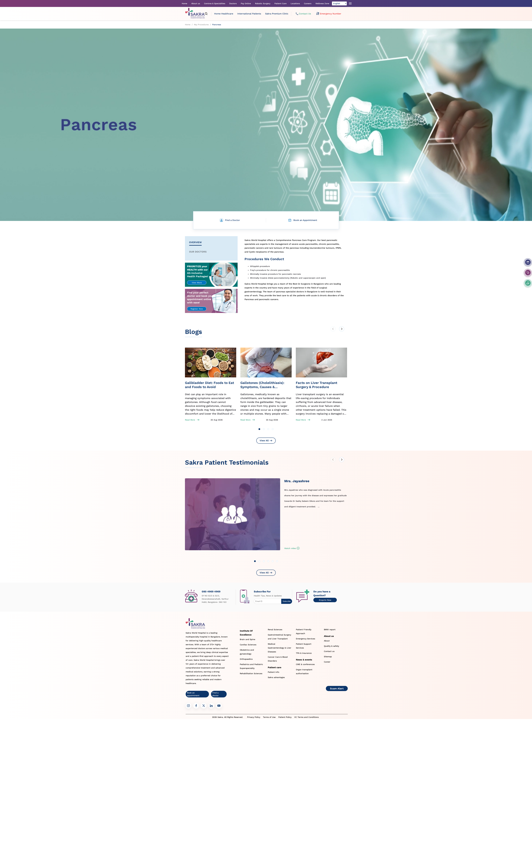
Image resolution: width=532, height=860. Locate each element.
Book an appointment (193, 694)
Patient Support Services (303, 646)
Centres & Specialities (214, 3)
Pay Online (246, 3)
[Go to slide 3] (264, 561)
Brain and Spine (247, 639)
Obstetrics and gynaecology (247, 652)
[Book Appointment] (528, 262)
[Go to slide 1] (255, 561)
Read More (190, 420)
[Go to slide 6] (277, 561)
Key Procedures (201, 24)
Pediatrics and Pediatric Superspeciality (251, 666)
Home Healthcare (223, 13)
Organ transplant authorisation (304, 671)
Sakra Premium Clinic (276, 13)
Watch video (290, 548)
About (327, 641)
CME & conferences (305, 664)
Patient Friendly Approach (303, 631)
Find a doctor (215, 694)
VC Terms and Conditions (306, 717)
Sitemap (328, 656)
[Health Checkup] (528, 283)
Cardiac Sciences (248, 645)
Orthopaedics (246, 659)
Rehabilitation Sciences (251, 673)
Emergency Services (305, 639)
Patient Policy (284, 717)
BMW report (329, 629)
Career (327, 662)
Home (184, 3)
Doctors (233, 3)
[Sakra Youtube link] (219, 706)
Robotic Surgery (262, 3)
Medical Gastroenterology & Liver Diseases (279, 648)
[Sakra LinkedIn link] (211, 706)
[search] (206, 14)
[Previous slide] (333, 329)
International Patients (249, 13)
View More (197, 282)
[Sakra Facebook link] (196, 706)
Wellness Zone (322, 3)
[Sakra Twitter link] (203, 706)
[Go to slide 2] (259, 561)
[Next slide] (341, 329)
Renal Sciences (275, 629)
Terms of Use (269, 717)
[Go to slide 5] (272, 561)
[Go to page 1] (259, 429)
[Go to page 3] (268, 429)
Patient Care (280, 3)
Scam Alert (337, 688)
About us (195, 3)
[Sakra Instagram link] (188, 706)
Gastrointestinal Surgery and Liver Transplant (279, 637)
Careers (307, 3)
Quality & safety (331, 646)
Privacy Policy (253, 717)
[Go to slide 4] (268, 561)
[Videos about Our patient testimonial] (232, 516)
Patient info (273, 672)
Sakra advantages (276, 677)
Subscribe (287, 601)
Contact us (329, 651)
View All (264, 440)
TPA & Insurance (304, 653)
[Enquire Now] (528, 272)
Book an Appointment (305, 220)
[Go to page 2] (264, 429)
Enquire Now (325, 600)
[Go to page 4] (272, 429)
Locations (295, 3)
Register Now (196, 309)
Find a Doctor (232, 220)
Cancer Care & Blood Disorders (278, 659)
